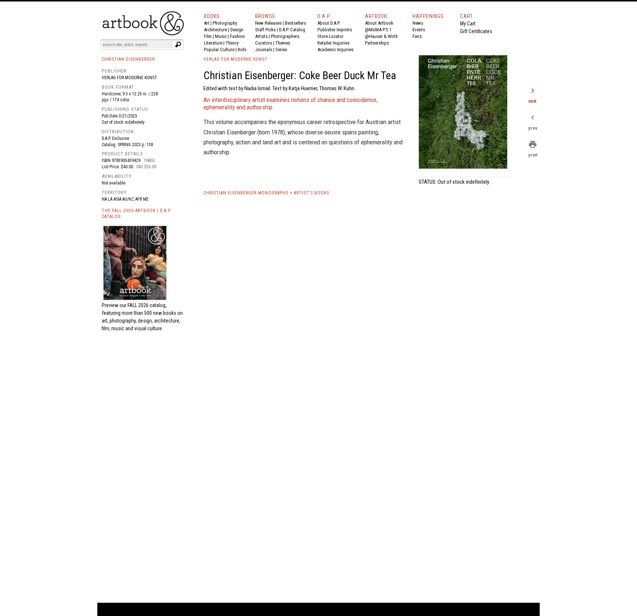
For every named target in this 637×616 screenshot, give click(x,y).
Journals (263, 49)
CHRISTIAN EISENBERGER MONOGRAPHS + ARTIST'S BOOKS (266, 193)
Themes (282, 43)
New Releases (268, 23)
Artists (261, 36)
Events (419, 29)
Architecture (215, 29)
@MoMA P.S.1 (378, 29)
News (418, 23)
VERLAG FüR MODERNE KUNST (235, 59)
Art (206, 23)
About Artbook (379, 23)
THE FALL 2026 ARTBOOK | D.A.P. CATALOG (136, 213)
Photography (225, 23)
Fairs (417, 36)
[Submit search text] (178, 44)
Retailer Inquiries (333, 43)
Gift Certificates (476, 31)
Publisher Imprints (334, 29)
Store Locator (330, 36)
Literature (213, 43)
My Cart (468, 24)
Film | (209, 36)
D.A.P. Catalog (292, 29)
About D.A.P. (328, 23)
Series (281, 49)
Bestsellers (295, 23)
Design (236, 29)
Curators (263, 43)
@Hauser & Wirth (381, 36)
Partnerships (377, 43)
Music (221, 36)
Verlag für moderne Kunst (129, 77)
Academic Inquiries (335, 49)
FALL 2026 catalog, (147, 305)
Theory (232, 43)
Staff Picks (265, 29)
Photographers (285, 36)
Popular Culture (219, 49)
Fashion (237, 36)
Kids (242, 49)
